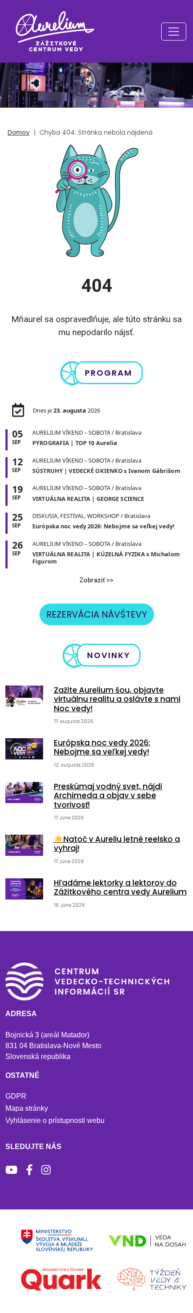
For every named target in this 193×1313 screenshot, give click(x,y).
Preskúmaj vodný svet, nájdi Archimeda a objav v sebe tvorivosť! (108, 795)
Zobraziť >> (96, 580)
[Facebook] (29, 1170)
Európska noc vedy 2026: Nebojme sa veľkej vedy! (102, 747)
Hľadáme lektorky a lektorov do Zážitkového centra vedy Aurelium (120, 887)
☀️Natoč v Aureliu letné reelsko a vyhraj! (117, 844)
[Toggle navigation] (173, 32)
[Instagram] (46, 1170)
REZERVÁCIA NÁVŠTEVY (96, 614)
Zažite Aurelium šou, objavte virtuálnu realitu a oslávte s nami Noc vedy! (117, 699)
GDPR (15, 1096)
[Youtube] (11, 1170)
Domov (19, 132)
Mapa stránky (26, 1108)
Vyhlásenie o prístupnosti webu (55, 1120)
